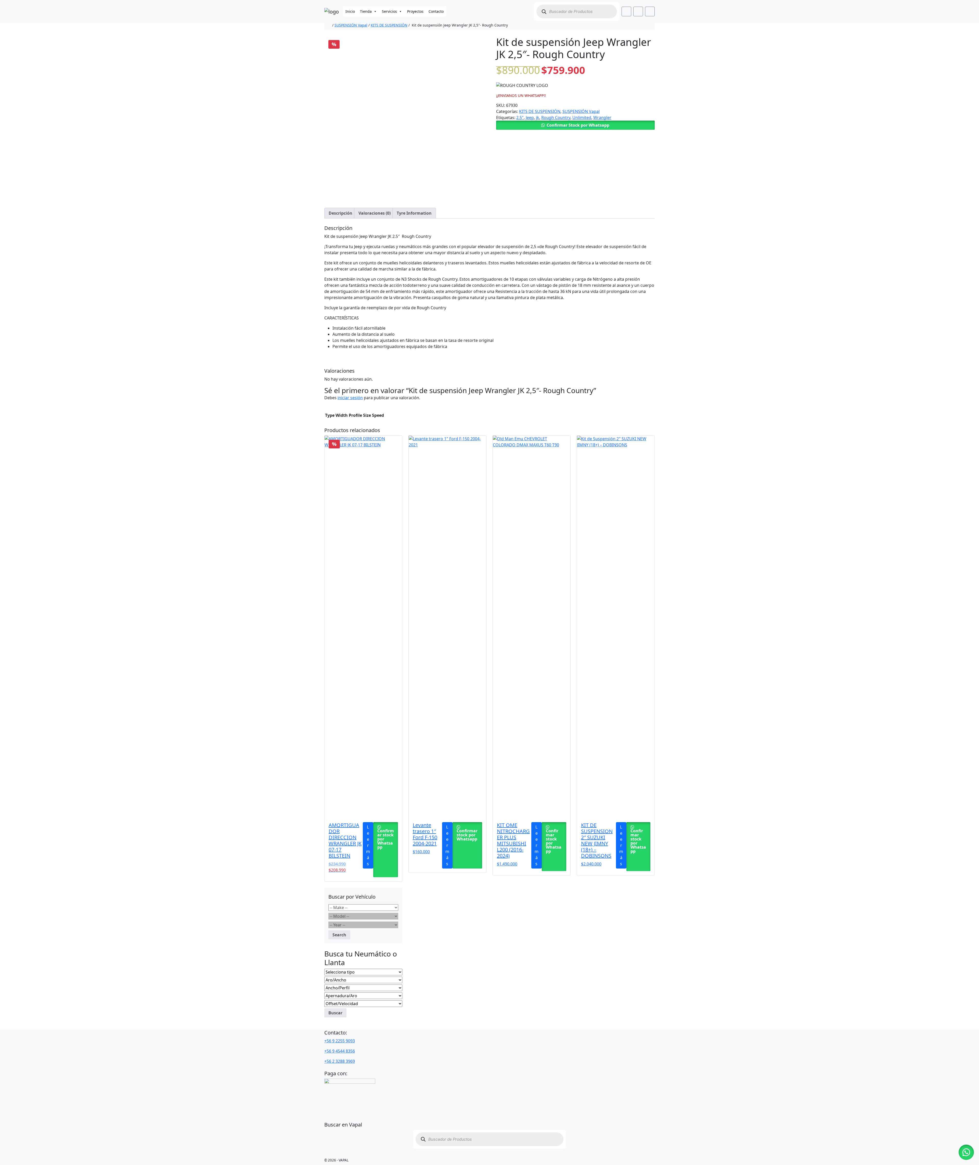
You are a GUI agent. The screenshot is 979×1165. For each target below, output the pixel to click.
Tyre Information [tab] (414, 213)
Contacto (436, 11)
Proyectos (415, 11)
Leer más (368, 845)
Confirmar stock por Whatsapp (385, 839)
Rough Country (555, 117)
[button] (575, 125)
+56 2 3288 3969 (339, 1061)
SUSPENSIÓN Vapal (350, 25)
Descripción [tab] (340, 213)
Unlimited (581, 117)
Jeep (530, 117)
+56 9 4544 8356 (339, 1051)
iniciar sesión (350, 397)
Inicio (350, 11)
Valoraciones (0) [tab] (374, 213)
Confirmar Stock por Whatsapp (578, 125)
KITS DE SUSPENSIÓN (389, 25)
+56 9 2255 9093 (339, 1041)
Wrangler (602, 117)
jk (537, 117)
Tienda (366, 11)
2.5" (520, 117)
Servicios (389, 11)
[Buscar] (544, 11)
